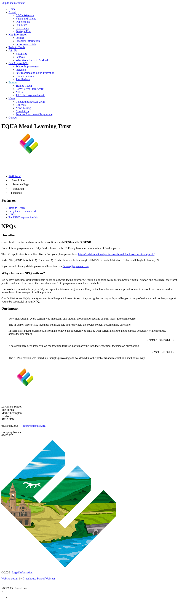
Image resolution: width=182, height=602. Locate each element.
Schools (20, 56)
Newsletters (22, 111)
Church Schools (25, 76)
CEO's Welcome (25, 15)
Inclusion (21, 69)
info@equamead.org (34, 425)
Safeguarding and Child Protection (35, 72)
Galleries (21, 104)
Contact (13, 117)
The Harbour (23, 79)
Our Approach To (18, 63)
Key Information (18, 34)
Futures (13, 82)
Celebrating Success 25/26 (30, 101)
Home (12, 8)
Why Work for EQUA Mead (32, 60)
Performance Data (26, 44)
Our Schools (23, 21)
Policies (20, 37)
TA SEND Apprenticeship (30, 95)
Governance (22, 28)
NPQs (19, 92)
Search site (7, 587)
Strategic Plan (23, 31)
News (12, 98)
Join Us (13, 50)
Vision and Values (26, 18)
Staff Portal (15, 176)
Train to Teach (17, 47)
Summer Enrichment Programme (34, 114)
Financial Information (28, 40)
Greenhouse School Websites (39, 578)
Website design (9, 578)
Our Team (21, 24)
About (12, 12)
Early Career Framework (30, 88)
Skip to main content (13, 2)
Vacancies (21, 53)
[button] (10, 179)
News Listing (23, 107)
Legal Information (22, 572)
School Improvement (27, 66)
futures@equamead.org (76, 266)
